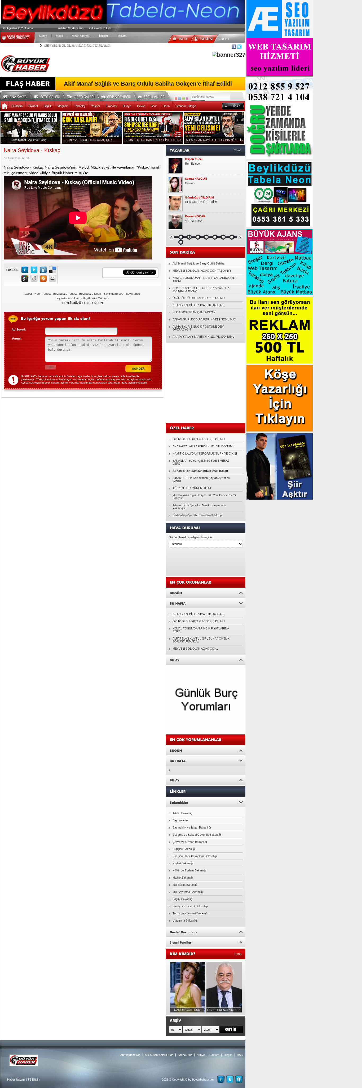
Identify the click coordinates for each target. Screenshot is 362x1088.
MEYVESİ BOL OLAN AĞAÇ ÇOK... (196, 648)
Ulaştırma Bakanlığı (185, 920)
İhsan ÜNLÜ (193, 216)
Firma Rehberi (118, 95)
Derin (166, 106)
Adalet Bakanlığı (183, 813)
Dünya (127, 106)
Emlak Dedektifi (196, 159)
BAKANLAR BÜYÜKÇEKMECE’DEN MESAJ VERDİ (201, 462)
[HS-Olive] (183, 98)
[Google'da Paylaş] (25, 278)
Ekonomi (111, 106)
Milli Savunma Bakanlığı (188, 891)
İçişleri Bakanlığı (183, 863)
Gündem (17, 106)
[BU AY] (205, 660)
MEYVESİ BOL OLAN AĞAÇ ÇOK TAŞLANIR (202, 270)
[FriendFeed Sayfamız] (239, 1079)
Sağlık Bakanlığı (183, 899)
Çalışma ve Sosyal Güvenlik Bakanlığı (197, 834)
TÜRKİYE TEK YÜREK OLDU (192, 488)
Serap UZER (193, 197)
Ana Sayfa (16, 95)
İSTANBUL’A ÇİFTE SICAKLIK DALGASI (198, 305)
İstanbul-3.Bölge (185, 106)
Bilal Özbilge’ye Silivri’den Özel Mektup (197, 515)
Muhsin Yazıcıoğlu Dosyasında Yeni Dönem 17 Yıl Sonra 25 (204, 497)
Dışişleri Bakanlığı (184, 849)
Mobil (59, 35)
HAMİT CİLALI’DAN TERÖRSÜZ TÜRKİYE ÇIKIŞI (205, 453)
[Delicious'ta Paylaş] (52, 269)
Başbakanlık (180, 820)
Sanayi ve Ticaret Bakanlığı (190, 906)
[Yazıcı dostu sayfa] (52, 278)
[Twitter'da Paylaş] (34, 269)
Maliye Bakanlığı (183, 877)
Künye (43, 35)
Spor (154, 106)
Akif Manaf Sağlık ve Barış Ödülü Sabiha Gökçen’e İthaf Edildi (148, 84)
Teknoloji (79, 106)
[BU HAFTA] (205, 603)
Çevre (141, 106)
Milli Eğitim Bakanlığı (185, 884)
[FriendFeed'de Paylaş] (43, 269)
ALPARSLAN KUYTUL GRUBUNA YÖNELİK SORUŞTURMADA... (201, 640)
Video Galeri (84, 95)
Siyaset (33, 106)
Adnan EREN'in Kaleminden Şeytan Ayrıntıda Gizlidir (201, 479)
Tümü (237, 150)
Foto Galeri (50, 95)
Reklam (121, 35)
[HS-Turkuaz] (179, 98)
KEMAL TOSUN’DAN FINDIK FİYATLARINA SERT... (201, 630)
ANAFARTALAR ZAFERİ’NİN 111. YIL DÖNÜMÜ (204, 336)
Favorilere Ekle (102, 28)
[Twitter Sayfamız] (230, 1079)
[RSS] (43, 278)
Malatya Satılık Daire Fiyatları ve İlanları (210, 163)
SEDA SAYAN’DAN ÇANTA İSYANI (194, 312)
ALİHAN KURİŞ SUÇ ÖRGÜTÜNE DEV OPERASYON (198, 328)
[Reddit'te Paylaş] (34, 278)
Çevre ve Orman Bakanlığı (190, 841)
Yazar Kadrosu (80, 35)
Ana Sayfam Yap (72, 28)
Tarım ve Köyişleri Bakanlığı (190, 913)
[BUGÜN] (205, 593)
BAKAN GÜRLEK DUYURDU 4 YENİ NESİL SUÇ (204, 319)
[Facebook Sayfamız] (221, 1079)
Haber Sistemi (16, 1079)
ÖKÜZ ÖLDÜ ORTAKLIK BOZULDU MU (199, 297)
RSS (240, 1054)
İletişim (103, 35)
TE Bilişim (34, 1079)
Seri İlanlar (152, 95)
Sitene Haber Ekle (18, 35)
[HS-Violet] (187, 98)
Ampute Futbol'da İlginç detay (204, 183)
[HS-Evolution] (176, 98)
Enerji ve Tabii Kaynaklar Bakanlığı (195, 856)
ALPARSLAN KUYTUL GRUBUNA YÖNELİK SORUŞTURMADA (201, 289)
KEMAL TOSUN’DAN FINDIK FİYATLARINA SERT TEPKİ (85, 45)
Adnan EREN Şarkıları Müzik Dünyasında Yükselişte (199, 507)
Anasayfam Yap (130, 1054)
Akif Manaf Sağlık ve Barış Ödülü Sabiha (198, 263)
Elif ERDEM (193, 178)
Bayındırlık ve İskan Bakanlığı (192, 827)
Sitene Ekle (185, 1054)
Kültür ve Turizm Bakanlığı (189, 870)
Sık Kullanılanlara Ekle (159, 1054)
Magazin (63, 106)
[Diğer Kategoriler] (233, 106)
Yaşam (95, 106)
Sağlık (48, 106)
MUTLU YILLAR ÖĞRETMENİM (206, 220)
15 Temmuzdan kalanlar (200, 202)
